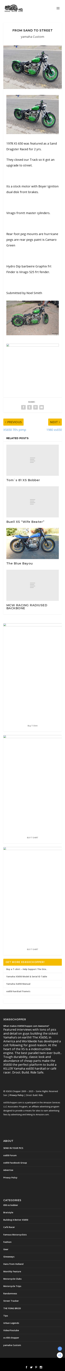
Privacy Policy (17, 1095)
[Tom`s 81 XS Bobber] (32, 460)
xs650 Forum (10, 1155)
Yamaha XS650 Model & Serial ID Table (26, 976)
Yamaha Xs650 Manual (18, 983)
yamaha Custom (32, 37)
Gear (5, 1249)
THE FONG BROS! (12, 1308)
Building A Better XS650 (15, 1219)
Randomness (10, 1293)
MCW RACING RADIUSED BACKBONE (26, 606)
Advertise (8, 1170)
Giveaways (8, 1256)
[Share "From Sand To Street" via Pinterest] (35, 407)
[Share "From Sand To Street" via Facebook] (23, 407)
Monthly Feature (12, 1271)
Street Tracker (11, 1300)
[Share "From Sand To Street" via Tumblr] (29, 407)
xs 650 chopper (11, 1337)
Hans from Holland (13, 1264)
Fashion (7, 1242)
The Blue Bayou (19, 563)
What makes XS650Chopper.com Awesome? (26, 1026)
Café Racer (9, 1227)
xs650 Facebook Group (15, 1162)
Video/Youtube (11, 1330)
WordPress (54, 1362)
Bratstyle (8, 1212)
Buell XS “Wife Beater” (25, 522)
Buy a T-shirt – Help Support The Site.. (26, 969)
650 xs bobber (10, 1205)
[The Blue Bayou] (32, 543)
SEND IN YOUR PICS (13, 1148)
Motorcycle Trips (12, 1286)
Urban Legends (11, 1323)
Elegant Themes (26, 1362)
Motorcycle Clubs (12, 1278)
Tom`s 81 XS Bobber (23, 480)
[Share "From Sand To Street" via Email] (42, 407)
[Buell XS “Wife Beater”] (32, 501)
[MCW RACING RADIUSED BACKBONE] (32, 585)
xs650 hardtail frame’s (18, 991)
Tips (5, 1315)
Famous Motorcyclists (15, 1234)
